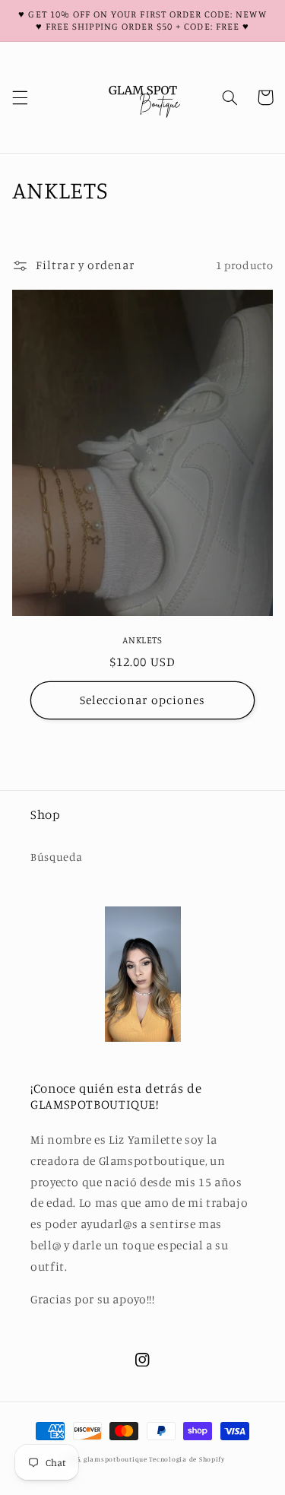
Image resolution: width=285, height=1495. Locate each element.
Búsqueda (56, 856)
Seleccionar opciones (142, 700)
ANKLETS (142, 640)
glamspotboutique (115, 1459)
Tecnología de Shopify (186, 1459)
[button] (19, 97)
